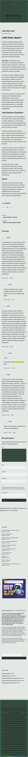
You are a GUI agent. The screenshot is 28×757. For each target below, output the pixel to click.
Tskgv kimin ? (4, 556)
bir (3, 207)
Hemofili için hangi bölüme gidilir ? (9, 545)
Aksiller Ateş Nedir (5, 673)
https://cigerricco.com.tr (6, 510)
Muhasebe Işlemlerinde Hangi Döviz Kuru (10, 678)
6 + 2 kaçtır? (5, 492)
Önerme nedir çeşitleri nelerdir (12, 222)
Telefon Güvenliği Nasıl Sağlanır (8, 682)
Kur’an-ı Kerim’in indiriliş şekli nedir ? (10, 541)
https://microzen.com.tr (20, 508)
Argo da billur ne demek (10, 217)
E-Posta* (4, 471)
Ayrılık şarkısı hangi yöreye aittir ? (9, 548)
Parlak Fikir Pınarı (14, 15)
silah (7, 207)
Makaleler (8, 203)
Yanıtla (11, 278)
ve (11, 207)
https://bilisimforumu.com (7, 508)
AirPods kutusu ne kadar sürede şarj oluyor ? (11, 563)
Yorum (3, 447)
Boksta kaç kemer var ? (7, 560)
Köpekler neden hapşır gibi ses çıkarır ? (10, 537)
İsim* (3, 464)
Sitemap (15, 510)
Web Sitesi (4, 478)
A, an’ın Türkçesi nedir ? (7, 552)
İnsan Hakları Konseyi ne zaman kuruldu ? (11, 530)
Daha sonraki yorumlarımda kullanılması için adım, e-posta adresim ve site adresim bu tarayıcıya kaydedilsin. (13, 488)
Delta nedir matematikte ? (7, 534)
